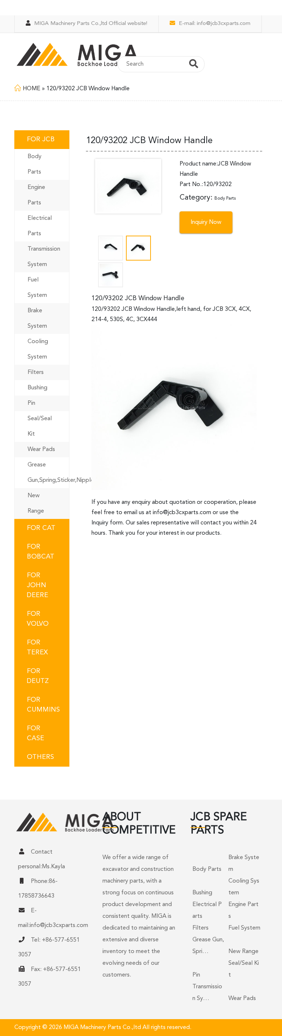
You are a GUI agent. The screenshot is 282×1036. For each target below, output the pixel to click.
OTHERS (40, 757)
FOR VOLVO (37, 619)
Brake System (37, 318)
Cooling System (38, 349)
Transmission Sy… (207, 993)
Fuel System (37, 287)
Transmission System (44, 257)
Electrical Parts (40, 226)
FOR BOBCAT (40, 552)
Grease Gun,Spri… (208, 946)
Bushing (37, 388)
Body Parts (34, 164)
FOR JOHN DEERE (37, 585)
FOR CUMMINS (43, 705)
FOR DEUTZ (38, 676)
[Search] (193, 65)
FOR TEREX (37, 647)
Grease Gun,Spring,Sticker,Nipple (48, 472)
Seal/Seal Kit (40, 426)
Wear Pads (41, 449)
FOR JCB (41, 139)
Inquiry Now (206, 222)
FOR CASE (35, 733)
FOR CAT (41, 528)
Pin (31, 403)
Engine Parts (36, 195)
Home (31, 89)
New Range (36, 503)
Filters (36, 372)
